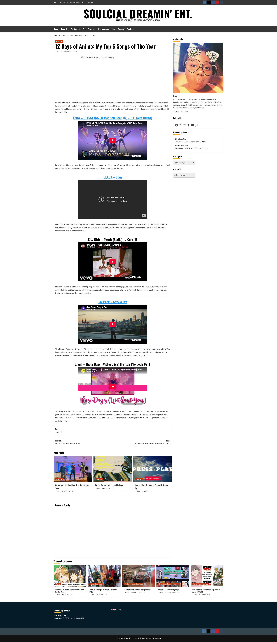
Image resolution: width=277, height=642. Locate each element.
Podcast (90, 2)
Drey (58, 51)
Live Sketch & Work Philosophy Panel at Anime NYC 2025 (206, 590)
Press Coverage (89, 29)
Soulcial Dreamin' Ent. (138, 14)
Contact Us (64, 2)
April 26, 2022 (66, 491)
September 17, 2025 (204, 594)
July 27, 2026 (65, 594)
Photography (74, 2)
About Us (64, 29)
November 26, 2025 (136, 592)
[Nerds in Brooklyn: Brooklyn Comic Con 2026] (104, 576)
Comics (127, 584)
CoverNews (145, 638)
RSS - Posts (117, 609)
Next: (152, 442)
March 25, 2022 (106, 488)
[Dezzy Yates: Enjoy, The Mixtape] (112, 469)
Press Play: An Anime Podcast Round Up (151, 486)
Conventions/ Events (96, 584)
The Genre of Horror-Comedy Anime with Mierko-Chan (69, 590)
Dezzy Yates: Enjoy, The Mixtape (109, 485)
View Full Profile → (180, 112)
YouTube (130, 29)
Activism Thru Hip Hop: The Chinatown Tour (72, 486)
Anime (58, 584)
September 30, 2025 (170, 592)
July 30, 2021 (145, 491)
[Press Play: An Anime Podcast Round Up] (152, 469)
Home (56, 2)
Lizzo (58, 491)
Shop (83, 2)
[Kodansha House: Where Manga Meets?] (138, 576)
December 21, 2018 (67, 51)
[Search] (222, 29)
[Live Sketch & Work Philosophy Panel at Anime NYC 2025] (207, 576)
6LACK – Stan (113, 177)
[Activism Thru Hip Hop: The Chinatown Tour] (73, 469)
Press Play (59, 41)
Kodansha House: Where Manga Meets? (137, 589)
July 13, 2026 (100, 594)
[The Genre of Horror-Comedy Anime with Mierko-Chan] (70, 576)
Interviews (176, 584)
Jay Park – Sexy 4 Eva (112, 301)
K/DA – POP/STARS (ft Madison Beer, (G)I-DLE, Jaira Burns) (112, 117)
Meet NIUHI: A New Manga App (168, 589)
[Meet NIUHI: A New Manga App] (172, 576)
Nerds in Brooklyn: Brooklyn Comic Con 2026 (103, 590)
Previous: (68, 442)
